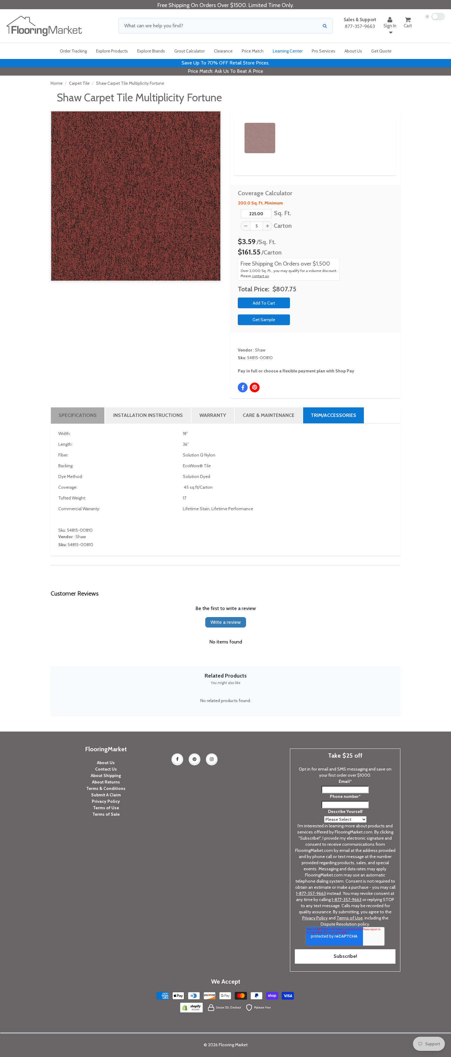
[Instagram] (211, 759)
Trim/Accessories (333, 415)
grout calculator (189, 51)
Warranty (212, 415)
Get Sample (263, 319)
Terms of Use (106, 807)
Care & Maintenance (269, 415)
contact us (260, 276)
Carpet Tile (79, 83)
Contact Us (106, 769)
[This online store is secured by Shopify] (191, 1007)
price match (253, 51)
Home (57, 83)
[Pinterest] (194, 759)
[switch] (435, 16)
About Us (106, 762)
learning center (288, 51)
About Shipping (106, 775)
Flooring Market (233, 1044)
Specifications (78, 415)
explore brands (151, 51)
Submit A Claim (106, 795)
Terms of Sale (106, 814)
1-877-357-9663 (311, 893)
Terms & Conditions (105, 788)
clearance (223, 51)
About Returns (106, 782)
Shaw (260, 350)
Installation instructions (148, 415)
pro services (323, 51)
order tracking (73, 51)
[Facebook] (177, 759)
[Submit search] (324, 25)
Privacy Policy (106, 801)
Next (381, 132)
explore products (112, 51)
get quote (381, 51)
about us (353, 51)
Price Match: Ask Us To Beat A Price (225, 71)
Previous (235, 132)
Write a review (225, 622)
